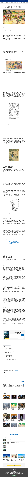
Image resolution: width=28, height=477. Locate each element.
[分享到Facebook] (3, 30)
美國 (6, 2)
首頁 (1, 2)
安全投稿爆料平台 (15, 370)
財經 (19, 2)
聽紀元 (18, 2)
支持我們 (14, 465)
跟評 (23, 384)
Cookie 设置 (14, 475)
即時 (2, 2)
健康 (14, 2)
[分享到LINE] (5, 30)
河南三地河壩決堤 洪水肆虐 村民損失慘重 (12, 445)
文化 (24, 2)
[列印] (10, 30)
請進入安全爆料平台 (14, 434)
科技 (21, 2)
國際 (7, 2)
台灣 (11, 2)
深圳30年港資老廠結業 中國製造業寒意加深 (13, 442)
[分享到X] (7, 30)
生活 (26, 2)
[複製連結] (8, 30)
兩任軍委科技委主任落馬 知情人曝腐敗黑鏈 (12, 439)
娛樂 (23, 2)
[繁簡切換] (13, 30)
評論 (9, 2)
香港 (12, 2)
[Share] (3, 410)
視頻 (16, 2)
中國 (4, 2)
